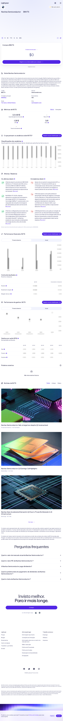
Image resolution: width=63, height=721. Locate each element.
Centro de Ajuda (5, 643)
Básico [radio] (52, 109)
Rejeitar (52, 716)
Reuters (15, 191)
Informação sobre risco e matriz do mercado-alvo (31, 641)
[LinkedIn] (33, 668)
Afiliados (45, 637)
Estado (3, 648)
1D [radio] (2, 38)
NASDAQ (3, 97)
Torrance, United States (8, 103)
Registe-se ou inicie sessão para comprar (30, 62)
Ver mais (30, 522)
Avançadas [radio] (58, 109)
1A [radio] (14, 38)
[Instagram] (38, 668)
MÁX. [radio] (20, 38)
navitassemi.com (36, 103)
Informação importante (28, 635)
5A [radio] (17, 38)
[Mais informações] (60, 365)
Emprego (45, 635)
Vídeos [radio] (59, 383)
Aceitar (59, 716)
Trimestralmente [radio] (16, 240)
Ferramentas (4, 640)
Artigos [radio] (54, 383)
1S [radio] (5, 38)
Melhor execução (26, 644)
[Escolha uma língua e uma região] (55, 3)
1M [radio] (7, 38)
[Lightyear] (5, 3)
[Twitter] (29, 668)
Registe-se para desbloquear (51, 135)
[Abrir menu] (60, 3)
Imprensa (45, 640)
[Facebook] (24, 668)
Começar (31, 607)
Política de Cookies (27, 650)
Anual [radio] (46, 240)
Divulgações (25, 655)
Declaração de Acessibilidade (29, 653)
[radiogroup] (11, 38)
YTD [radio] (11, 38)
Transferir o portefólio (7, 645)
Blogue (3, 637)
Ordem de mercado (30, 49)
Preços (3, 635)
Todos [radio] (48, 383)
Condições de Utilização (28, 637)
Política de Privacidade (28, 647)
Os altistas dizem (7, 179)
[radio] (58, 38)
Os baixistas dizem (37, 179)
